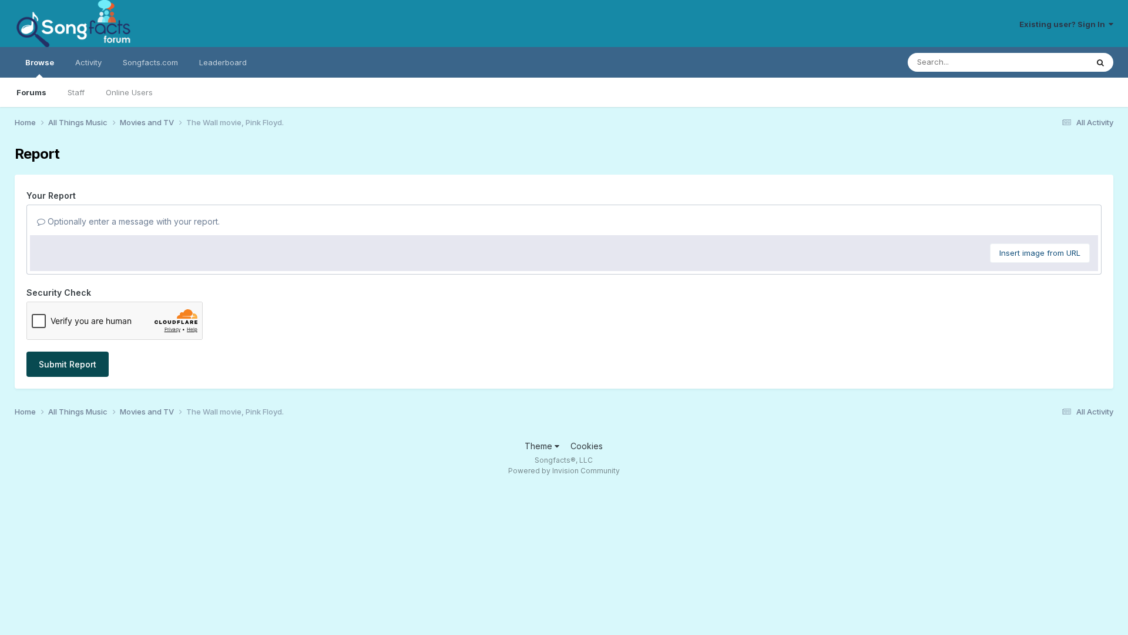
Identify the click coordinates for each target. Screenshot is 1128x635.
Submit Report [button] (67, 364)
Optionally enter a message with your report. (132, 221)
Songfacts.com (150, 62)
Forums (31, 92)
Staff (76, 92)
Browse (39, 62)
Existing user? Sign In (1064, 24)
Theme (540, 446)
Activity (88, 62)
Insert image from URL (1039, 253)
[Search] (1100, 62)
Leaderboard (223, 62)
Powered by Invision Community (564, 470)
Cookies (586, 446)
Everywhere (1051, 62)
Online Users (129, 92)
